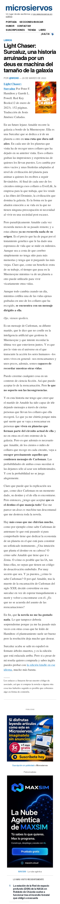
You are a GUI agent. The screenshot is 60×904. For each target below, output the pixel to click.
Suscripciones (15, 29)
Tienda (32, 29)
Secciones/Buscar (31, 21)
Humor (10, 25)
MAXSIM (22, 871)
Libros (8, 40)
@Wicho (14, 78)
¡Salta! (45, 33)
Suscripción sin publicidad (23, 765)
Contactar (24, 25)
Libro (42, 29)
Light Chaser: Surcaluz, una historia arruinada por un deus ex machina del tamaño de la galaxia (30, 57)
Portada (11, 21)
